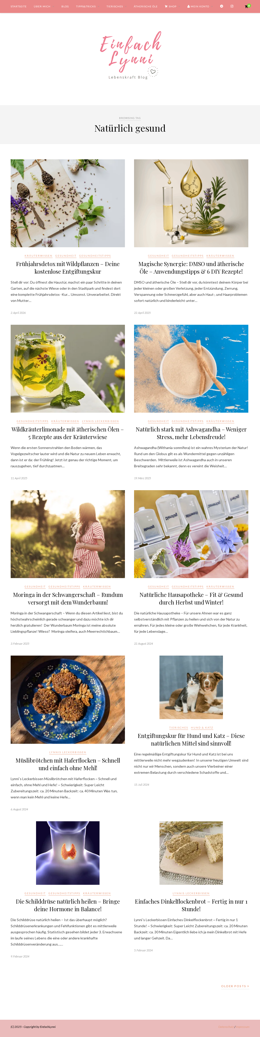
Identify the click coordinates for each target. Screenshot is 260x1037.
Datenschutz (226, 1027)
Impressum (242, 1027)
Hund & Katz (202, 727)
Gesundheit (65, 255)
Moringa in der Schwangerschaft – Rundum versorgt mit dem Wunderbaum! (68, 598)
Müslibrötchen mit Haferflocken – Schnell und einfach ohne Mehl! (67, 764)
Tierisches (115, 6)
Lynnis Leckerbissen (100, 421)
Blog (65, 6)
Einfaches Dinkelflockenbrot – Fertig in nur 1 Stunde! (191, 905)
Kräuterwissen (39, 255)
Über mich (42, 6)
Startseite (19, 6)
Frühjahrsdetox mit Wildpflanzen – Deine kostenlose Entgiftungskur (68, 267)
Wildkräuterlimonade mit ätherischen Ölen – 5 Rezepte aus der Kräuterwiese (68, 433)
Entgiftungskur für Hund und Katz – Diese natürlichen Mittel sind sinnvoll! (191, 739)
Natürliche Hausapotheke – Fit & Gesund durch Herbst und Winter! (191, 598)
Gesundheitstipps (95, 255)
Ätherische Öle (146, 6)
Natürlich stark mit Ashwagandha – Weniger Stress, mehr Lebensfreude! (191, 433)
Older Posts (234, 986)
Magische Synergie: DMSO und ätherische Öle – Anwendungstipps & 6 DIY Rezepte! (191, 267)
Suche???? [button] (39, 19)
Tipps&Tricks (86, 6)
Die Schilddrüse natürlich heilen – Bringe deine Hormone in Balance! (68, 905)
